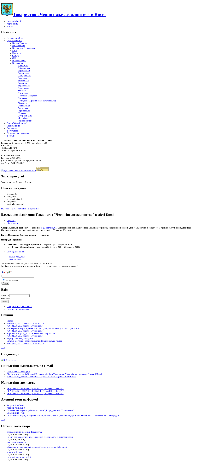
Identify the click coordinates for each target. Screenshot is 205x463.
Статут (15, 55)
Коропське (23, 83)
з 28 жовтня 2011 (49, 228)
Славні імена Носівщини (18, 371)
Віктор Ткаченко (20, 43)
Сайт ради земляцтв (16, 442)
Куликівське (23, 88)
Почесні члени (19, 60)
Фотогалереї (12, 131)
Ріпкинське (23, 103)
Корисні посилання (16, 408)
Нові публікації (14, 21)
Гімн (14, 50)
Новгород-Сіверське (27, 95)
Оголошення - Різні (16, 413)
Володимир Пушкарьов (23, 48)
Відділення (17, 63)
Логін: (5, 295)
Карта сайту (12, 24)
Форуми (11, 136)
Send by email (15, 259)
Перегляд (11, 220)
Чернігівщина (13, 126)
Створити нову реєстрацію (19, 306)
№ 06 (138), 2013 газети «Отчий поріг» (25, 323)
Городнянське (24, 75)
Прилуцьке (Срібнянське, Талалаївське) (37, 101)
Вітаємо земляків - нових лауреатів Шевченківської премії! (34, 341)
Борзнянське (24, 70)
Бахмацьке (23, 65)
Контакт (11, 26)
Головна (5, 208)
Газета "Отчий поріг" (17, 123)
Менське (22, 90)
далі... (4, 348)
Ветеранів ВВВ (25, 116)
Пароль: (5, 298)
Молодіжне (23, 118)
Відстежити (12, 223)
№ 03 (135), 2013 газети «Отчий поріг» (25, 336)
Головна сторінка (15, 38)
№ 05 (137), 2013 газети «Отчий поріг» (25, 326)
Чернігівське (24, 111)
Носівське (22, 98)
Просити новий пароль (18, 309)
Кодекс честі (18, 53)
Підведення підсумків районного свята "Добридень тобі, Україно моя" (40, 410)
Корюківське (24, 85)
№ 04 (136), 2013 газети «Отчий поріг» (25, 331)
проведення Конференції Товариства (24, 432)
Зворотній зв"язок (15, 405)
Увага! (10, 321)
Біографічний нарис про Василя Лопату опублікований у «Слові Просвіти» (43, 328)
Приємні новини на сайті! (19, 457)
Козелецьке (23, 80)
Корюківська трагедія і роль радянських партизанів (31, 333)
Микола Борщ (18, 45)
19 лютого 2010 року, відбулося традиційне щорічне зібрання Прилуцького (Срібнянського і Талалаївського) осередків (63, 415)
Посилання (12, 128)
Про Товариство (14, 40)
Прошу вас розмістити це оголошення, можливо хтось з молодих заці (40, 437)
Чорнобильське (25, 121)
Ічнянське (22, 78)
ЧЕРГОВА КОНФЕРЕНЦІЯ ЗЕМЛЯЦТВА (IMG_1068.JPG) (35, 391)
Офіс (14, 58)
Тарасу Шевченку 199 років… (21, 338)
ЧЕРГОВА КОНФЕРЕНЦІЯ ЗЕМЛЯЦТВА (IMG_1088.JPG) (35, 388)
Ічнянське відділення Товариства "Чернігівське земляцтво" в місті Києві (41, 376)
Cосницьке (23, 108)
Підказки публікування (18, 133)
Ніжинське (23, 93)
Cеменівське (24, 106)
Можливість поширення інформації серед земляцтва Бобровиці (37, 447)
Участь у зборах (14, 452)
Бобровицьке (24, 68)
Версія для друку (17, 256)
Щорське (22, 113)
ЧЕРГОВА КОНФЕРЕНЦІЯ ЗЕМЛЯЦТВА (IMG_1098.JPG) (35, 393)
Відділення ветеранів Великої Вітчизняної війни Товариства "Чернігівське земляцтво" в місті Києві (54, 374)
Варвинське (23, 73)
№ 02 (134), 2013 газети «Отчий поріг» (25, 343)
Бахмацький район (16, 251)
